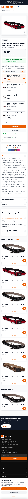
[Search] (22, 6)
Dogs (4, 10)
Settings (14, 496)
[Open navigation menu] (15, 6)
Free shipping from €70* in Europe (14, 1)
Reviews (4, 204)
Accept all (14, 488)
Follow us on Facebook (7, 447)
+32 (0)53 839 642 (5, 444)
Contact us (6, 426)
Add (15, 263)
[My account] (25, 6)
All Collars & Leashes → (21, 239)
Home (2, 10)
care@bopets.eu (14, 444)
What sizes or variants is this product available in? (12, 225)
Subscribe (14, 458)
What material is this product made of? (12, 218)
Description (5, 156)
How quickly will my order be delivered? (10, 231)
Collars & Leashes (10, 10)
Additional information (8, 199)
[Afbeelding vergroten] (24, 33)
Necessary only (14, 492)
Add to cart (15, 126)
